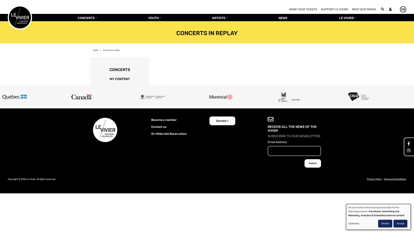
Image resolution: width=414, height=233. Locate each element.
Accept (400, 223)
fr (403, 9)
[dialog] (378, 217)
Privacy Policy (374, 179)
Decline (385, 223)
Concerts (119, 69)
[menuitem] (391, 9)
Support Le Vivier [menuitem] (334, 9)
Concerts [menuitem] (85, 19)
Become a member (164, 120)
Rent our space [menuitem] (364, 9)
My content (120, 79)
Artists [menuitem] (217, 19)
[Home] (20, 17)
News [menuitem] (282, 18)
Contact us (159, 127)
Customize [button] (353, 223)
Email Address (277, 142)
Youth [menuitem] (152, 19)
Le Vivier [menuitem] (345, 19)
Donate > (222, 121)
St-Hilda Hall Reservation (169, 134)
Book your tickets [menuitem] (303, 9)
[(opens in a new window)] (409, 144)
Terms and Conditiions (395, 179)
